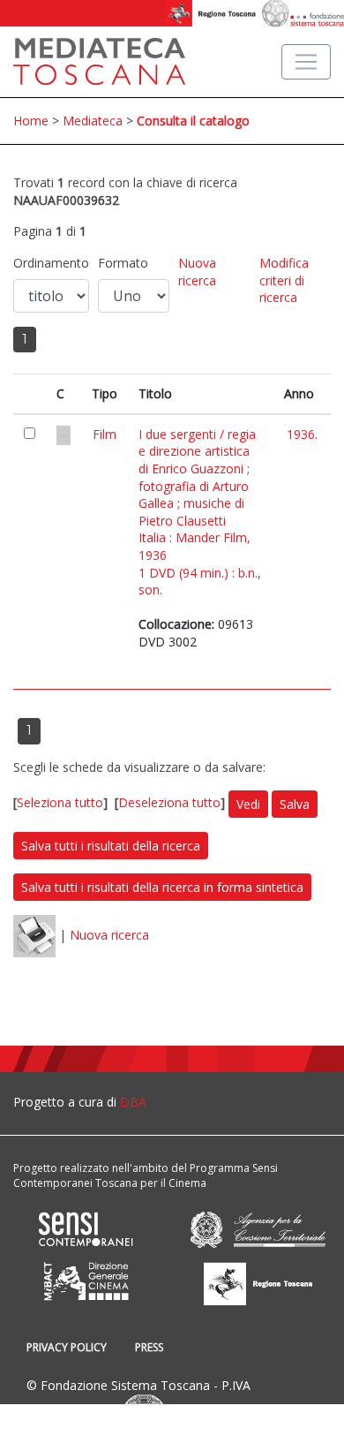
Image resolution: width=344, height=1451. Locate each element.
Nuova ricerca (197, 271)
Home (31, 120)
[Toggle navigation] (306, 61)
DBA (133, 1101)
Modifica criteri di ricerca (284, 280)
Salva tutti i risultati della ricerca (110, 845)
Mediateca (93, 120)
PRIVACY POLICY (66, 1347)
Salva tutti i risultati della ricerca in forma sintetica (162, 887)
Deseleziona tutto (169, 802)
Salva (295, 804)
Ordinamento (51, 262)
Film (104, 434)
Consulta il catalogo (193, 120)
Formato (123, 262)
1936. (302, 434)
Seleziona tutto (60, 802)
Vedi (248, 804)
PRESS (149, 1347)
